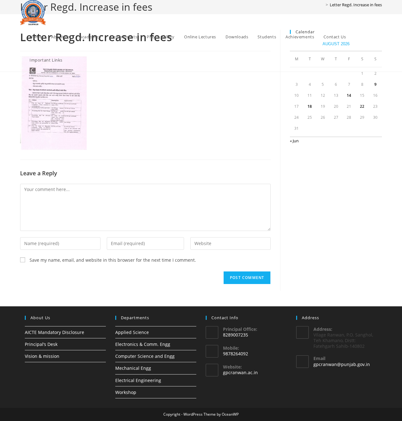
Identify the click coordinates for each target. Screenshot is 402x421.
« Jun (294, 141)
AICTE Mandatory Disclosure (54, 332)
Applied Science (132, 332)
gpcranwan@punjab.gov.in (341, 364)
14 (349, 95)
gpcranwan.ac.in (240, 372)
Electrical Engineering (138, 380)
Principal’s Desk (41, 344)
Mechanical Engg (133, 368)
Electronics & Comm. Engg (142, 344)
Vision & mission (42, 356)
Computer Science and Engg (145, 356)
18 (309, 106)
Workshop (125, 392)
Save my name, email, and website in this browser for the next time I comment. (113, 260)
